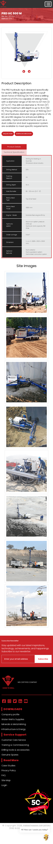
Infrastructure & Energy (13, 729)
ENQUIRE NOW (8, 134)
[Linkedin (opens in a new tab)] (20, 701)
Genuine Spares (9, 754)
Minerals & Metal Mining (13, 724)
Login (4, 785)
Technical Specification (14, 152)
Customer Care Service (13, 740)
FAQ (3, 775)
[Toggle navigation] (48, 4)
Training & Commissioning (15, 745)
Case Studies (8, 765)
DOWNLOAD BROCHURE (24, 134)
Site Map (6, 780)
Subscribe (43, 659)
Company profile (10, 714)
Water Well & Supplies (12, 719)
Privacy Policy (8, 770)
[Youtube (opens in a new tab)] (26, 701)
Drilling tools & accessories (15, 749)
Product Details (14, 146)
